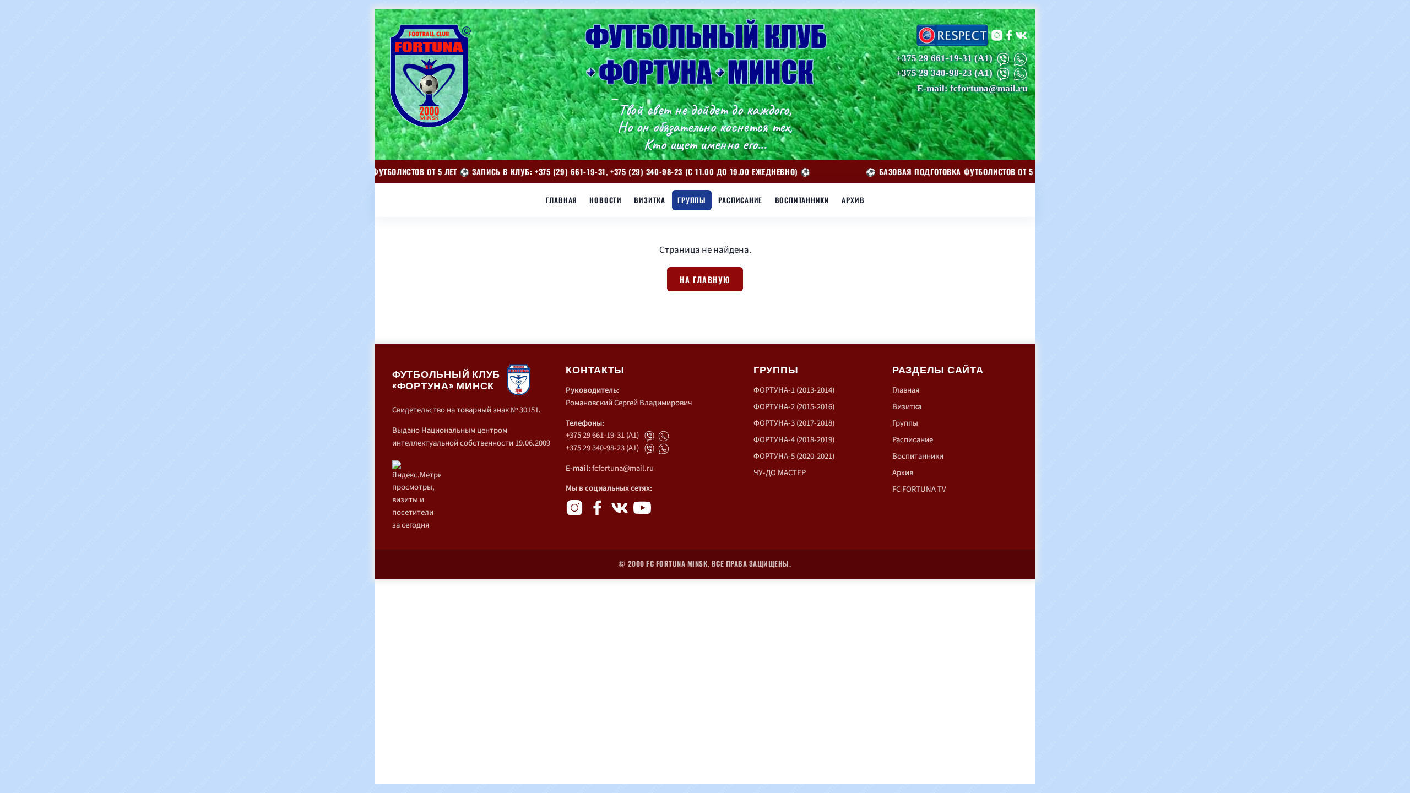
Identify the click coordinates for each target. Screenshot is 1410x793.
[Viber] (1003, 59)
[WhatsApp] (1020, 59)
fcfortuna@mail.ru (623, 468)
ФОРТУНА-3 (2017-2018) (793, 423)
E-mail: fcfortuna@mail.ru (972, 88)
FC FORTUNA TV (919, 489)
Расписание (740, 199)
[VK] (1021, 35)
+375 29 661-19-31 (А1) (602, 435)
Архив (853, 199)
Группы (691, 199)
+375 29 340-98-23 (934, 73)
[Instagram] (997, 35)
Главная (562, 199)
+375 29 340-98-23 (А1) (602, 448)
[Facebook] (1009, 35)
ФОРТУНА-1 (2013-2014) (793, 390)
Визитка (649, 199)
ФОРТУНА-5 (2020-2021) (793, 456)
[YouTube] (642, 508)
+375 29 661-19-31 (934, 58)
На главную (705, 279)
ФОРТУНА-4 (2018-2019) (793, 440)
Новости (605, 199)
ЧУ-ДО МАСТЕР (779, 473)
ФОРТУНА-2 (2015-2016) (793, 406)
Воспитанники (802, 199)
